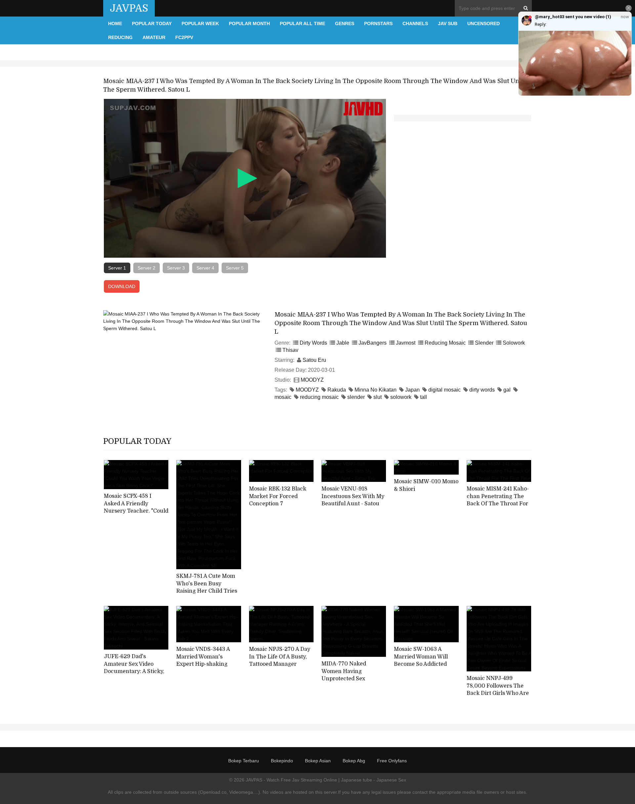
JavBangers (373, 343)
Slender (484, 343)
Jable (342, 343)
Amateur (154, 37)
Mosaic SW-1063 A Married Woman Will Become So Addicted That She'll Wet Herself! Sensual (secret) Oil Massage (424, 668)
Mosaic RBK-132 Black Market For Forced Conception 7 (277, 496)
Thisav (290, 350)
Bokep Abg (354, 760)
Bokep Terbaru (243, 760)
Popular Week (200, 23)
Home (115, 23)
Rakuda (336, 390)
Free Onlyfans (392, 760)
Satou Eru (314, 360)
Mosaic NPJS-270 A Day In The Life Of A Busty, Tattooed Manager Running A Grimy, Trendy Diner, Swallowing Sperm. (279, 668)
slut (377, 397)
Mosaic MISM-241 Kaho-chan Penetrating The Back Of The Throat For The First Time (498, 500)
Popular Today (152, 23)
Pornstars (378, 23)
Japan (412, 390)
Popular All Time (302, 23)
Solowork (514, 343)
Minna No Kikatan (376, 390)
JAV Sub (447, 23)
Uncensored (483, 23)
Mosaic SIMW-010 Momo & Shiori (426, 485)
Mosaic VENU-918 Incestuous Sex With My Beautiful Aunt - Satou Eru (352, 500)
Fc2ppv (184, 37)
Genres (344, 23)
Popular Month (249, 23)
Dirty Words (313, 343)
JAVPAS (129, 8)
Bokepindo (282, 760)
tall (423, 397)
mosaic (283, 397)
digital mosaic (444, 390)
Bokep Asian (318, 760)
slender (356, 397)
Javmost (405, 343)
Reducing (120, 37)
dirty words (482, 390)
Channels (415, 23)
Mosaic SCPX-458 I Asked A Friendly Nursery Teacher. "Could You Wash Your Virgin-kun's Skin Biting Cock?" (136, 511)
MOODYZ (312, 380)
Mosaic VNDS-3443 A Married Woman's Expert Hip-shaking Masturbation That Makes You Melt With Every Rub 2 (203, 668)
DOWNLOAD (121, 286)
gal (507, 390)
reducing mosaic (319, 397)
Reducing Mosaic (445, 343)
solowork (400, 397)
